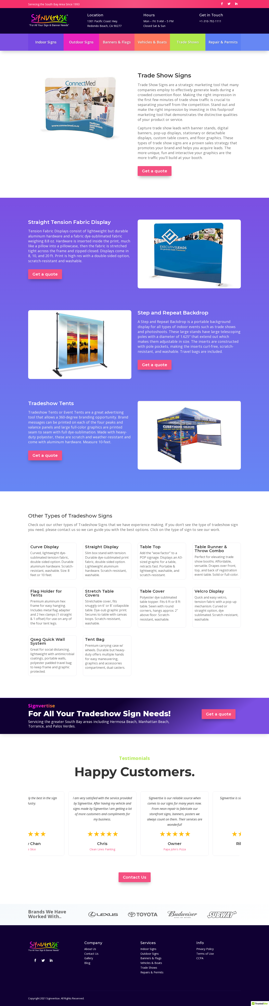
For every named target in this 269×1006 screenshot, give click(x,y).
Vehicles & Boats (152, 42)
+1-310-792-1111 (210, 21)
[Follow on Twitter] (229, 3)
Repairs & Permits (151, 972)
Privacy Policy (205, 949)
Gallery (88, 958)
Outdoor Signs (81, 42)
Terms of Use (205, 953)
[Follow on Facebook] (222, 3)
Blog (87, 963)
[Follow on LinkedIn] (236, 3)
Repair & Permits (223, 42)
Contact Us (134, 877)
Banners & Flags (117, 42)
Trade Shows (188, 42)
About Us (90, 949)
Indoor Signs (46, 42)
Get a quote (154, 171)
